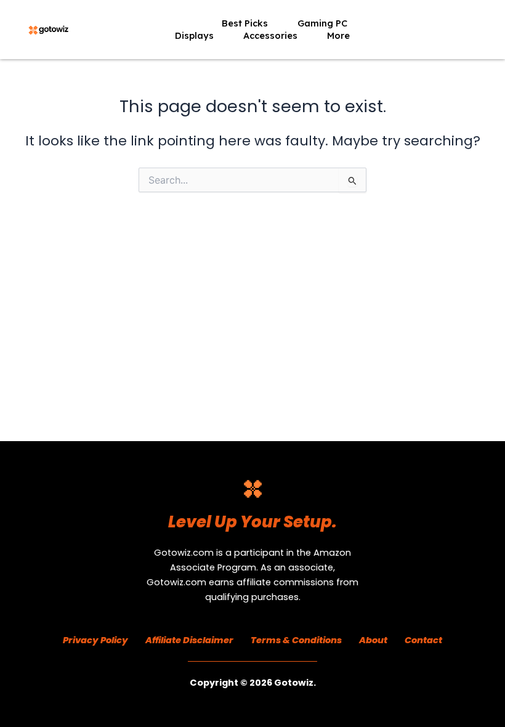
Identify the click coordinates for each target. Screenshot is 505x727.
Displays (194, 35)
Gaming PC (322, 23)
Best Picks (245, 23)
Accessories (270, 35)
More (338, 35)
